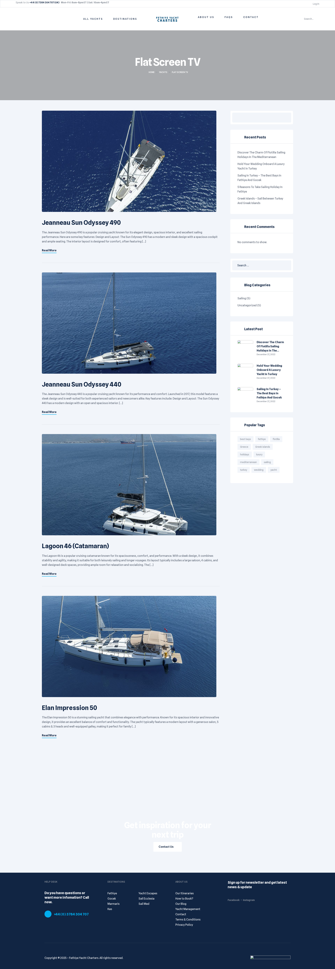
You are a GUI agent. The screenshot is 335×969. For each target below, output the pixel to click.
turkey (243, 469)
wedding (258, 469)
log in (315, 3)
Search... (309, 18)
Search (286, 118)
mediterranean (248, 462)
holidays (244, 454)
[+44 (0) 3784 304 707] (47, 914)
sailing (267, 462)
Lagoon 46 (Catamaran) (75, 546)
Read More (49, 250)
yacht (273, 469)
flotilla (276, 439)
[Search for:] (261, 265)
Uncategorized (247, 305)
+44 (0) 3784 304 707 (71, 914)
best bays (245, 439)
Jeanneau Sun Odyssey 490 (81, 222)
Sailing (241, 298)
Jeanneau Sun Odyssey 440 (81, 384)
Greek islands (262, 446)
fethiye (262, 439)
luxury (259, 454)
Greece (244, 446)
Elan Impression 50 (69, 708)
